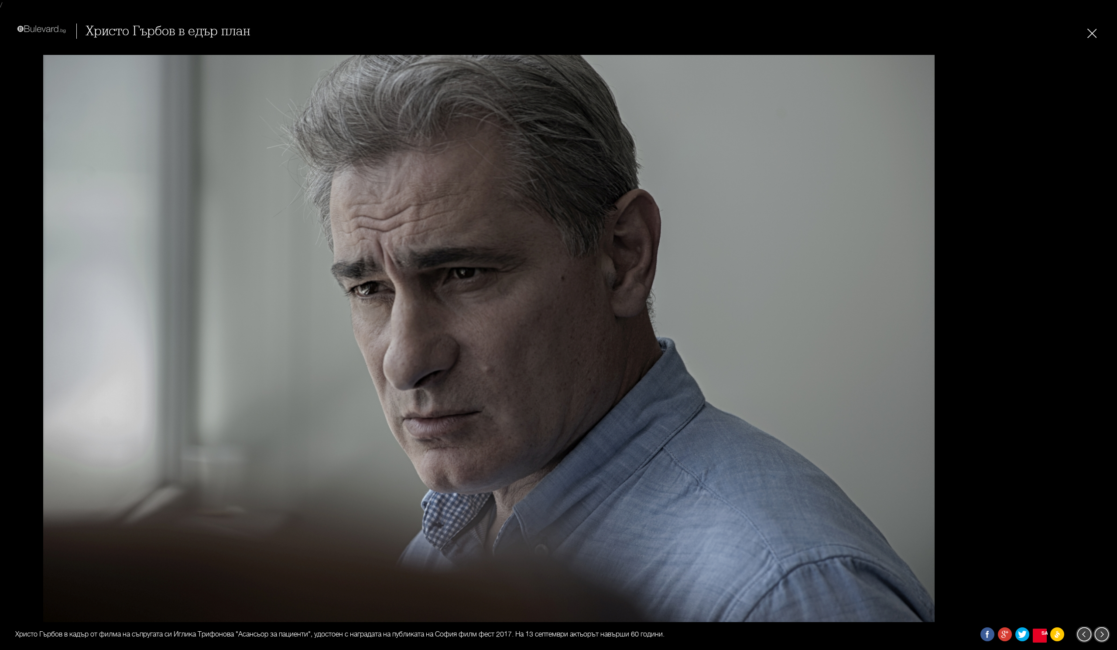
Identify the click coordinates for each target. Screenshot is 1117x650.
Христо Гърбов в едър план (168, 31)
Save (1044, 633)
